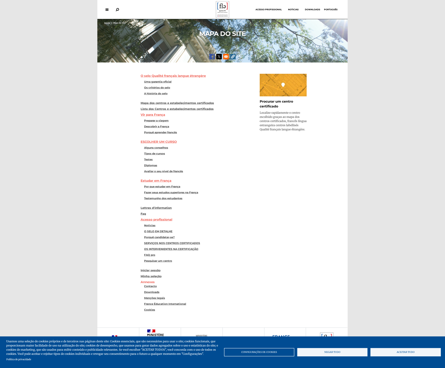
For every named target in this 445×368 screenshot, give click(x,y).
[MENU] (107, 9)
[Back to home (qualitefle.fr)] (222, 16)
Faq (143, 213)
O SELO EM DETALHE (158, 231)
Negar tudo (332, 352)
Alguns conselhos (156, 147)
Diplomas (150, 165)
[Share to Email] (226, 56)
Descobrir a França (156, 126)
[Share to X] (219, 56)
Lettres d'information (156, 208)
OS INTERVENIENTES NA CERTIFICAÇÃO (171, 249)
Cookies (149, 309)
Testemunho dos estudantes (163, 198)
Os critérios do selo (157, 87)
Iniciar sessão (150, 270)
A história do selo (156, 93)
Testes (148, 159)
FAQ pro (149, 255)
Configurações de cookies (259, 352)
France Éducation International (165, 304)
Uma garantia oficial (158, 81)
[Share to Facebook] (212, 56)
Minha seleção (151, 276)
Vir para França (153, 115)
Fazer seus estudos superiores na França (171, 192)
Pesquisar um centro (158, 260)
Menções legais (154, 298)
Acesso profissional (269, 9)
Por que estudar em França (162, 186)
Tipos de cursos (154, 153)
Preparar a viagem (156, 120)
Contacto (150, 286)
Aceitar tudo (406, 352)
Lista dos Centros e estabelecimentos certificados (177, 109)
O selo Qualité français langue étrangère (173, 76)
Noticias (293, 9)
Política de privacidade (18, 359)
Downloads (312, 9)
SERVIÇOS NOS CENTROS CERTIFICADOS (172, 243)
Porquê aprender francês (160, 132)
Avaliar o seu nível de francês (163, 171)
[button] (233, 56)
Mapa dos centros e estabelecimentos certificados (177, 103)
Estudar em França (156, 181)
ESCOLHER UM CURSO (159, 142)
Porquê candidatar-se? (159, 237)
